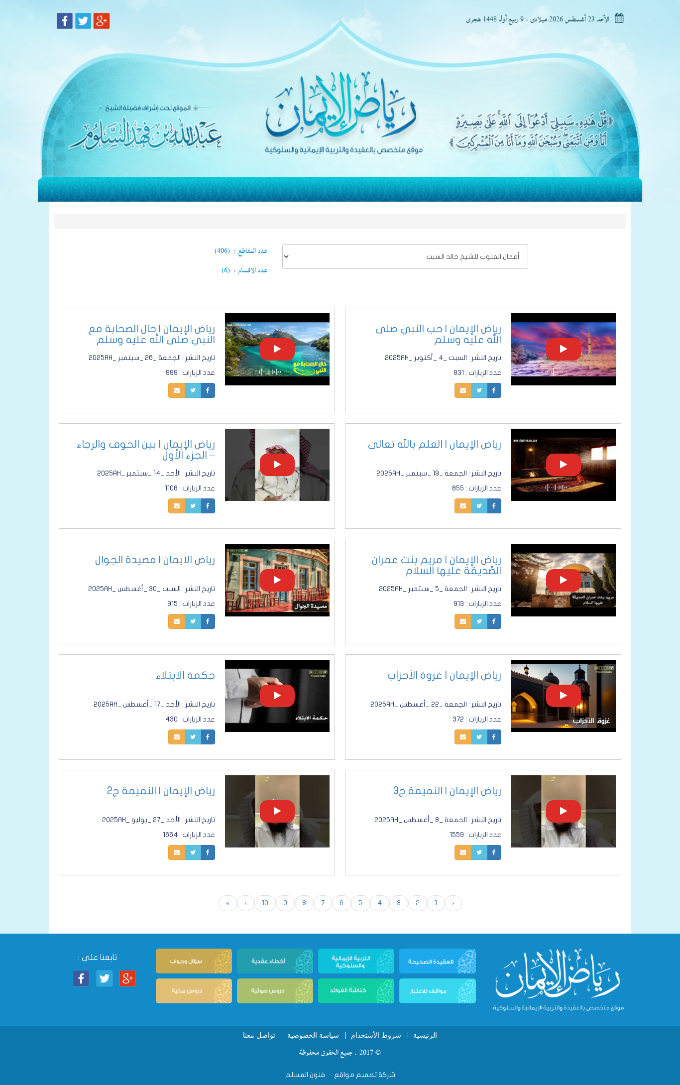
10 (265, 903)
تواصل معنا (259, 1035)
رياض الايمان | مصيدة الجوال (155, 559)
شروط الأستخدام (376, 1035)
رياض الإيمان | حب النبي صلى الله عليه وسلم (438, 334)
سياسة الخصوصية (313, 1035)
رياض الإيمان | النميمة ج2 (161, 790)
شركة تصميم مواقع (364, 1075)
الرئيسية (425, 1035)
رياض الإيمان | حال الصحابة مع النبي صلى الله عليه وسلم (151, 334)
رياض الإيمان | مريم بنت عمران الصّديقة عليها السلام (436, 565)
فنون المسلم (305, 1075)
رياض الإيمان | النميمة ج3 (447, 790)
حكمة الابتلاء (185, 675)
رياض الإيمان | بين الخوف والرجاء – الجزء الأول (146, 450)
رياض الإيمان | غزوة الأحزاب (444, 675)
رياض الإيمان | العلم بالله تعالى (434, 444)
